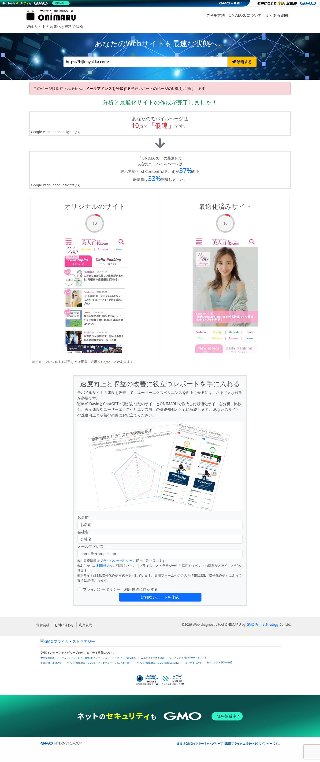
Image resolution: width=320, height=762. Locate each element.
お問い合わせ (64, 625)
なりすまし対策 (193, 663)
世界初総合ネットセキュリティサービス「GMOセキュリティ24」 (75, 658)
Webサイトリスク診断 (152, 658)
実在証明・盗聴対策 (51, 663)
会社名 (86, 531)
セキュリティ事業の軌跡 (219, 662)
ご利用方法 (215, 15)
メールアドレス (94, 546)
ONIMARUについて (245, 15)
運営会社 (42, 625)
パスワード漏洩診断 (125, 658)
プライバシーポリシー (116, 560)
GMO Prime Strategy (262, 624)
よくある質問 (276, 15)
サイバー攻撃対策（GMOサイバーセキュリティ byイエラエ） (99, 663)
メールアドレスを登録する (108, 88)
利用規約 (103, 565)
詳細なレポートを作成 (160, 597)
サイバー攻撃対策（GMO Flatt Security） (158, 663)
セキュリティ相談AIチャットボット (188, 657)
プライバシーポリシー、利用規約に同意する (120, 589)
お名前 (86, 517)
